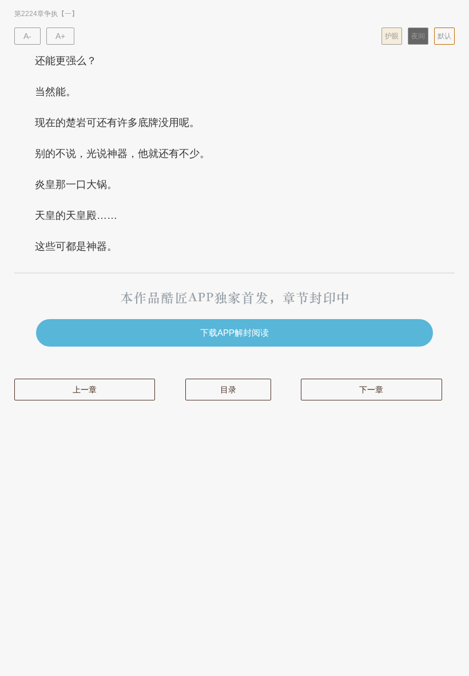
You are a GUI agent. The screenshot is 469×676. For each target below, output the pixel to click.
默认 (444, 36)
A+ (60, 36)
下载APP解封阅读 (234, 332)
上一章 (85, 389)
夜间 (418, 36)
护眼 (392, 36)
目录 (228, 389)
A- (27, 36)
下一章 (371, 389)
